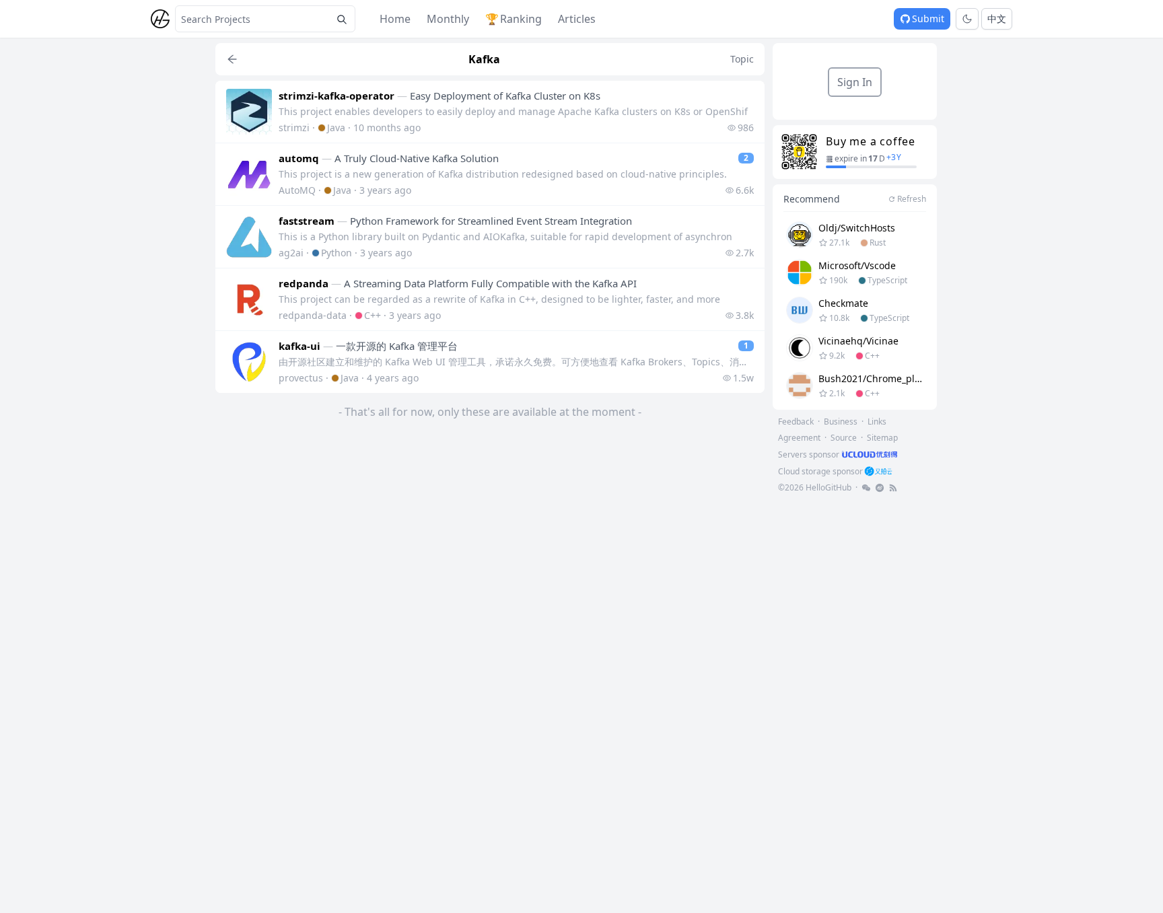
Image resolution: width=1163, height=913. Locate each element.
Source (844, 437)
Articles (577, 18)
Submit (928, 18)
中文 (996, 18)
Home (395, 18)
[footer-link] (866, 487)
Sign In (854, 82)
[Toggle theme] (967, 19)
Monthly (448, 18)
